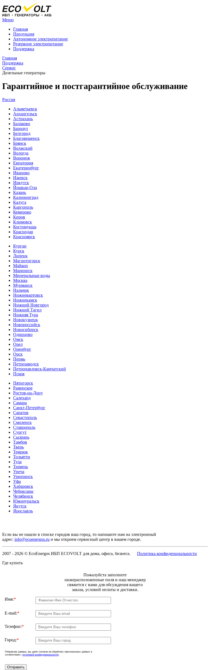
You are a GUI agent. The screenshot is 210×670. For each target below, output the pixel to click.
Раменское (23, 388)
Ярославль (23, 511)
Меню (8, 19)
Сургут (20, 432)
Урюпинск (23, 476)
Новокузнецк (25, 319)
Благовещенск (26, 138)
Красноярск (24, 236)
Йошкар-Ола (25, 187)
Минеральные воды (31, 275)
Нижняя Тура (25, 314)
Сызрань (21, 437)
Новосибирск (25, 329)
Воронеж (21, 158)
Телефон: (14, 626)
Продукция (23, 34)
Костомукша (24, 227)
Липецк (20, 255)
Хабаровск (23, 486)
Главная (20, 29)
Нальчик (21, 290)
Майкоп (20, 265)
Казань (19, 192)
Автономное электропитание (40, 39)
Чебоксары (23, 491)
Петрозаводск (26, 364)
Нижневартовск (28, 295)
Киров (19, 217)
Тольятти (21, 456)
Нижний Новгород (31, 305)
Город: (12, 639)
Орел (18, 344)
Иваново (21, 172)
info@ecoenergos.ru (31, 539)
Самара (20, 402)
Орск (18, 354)
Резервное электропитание (38, 44)
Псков (19, 373)
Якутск (20, 506)
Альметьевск (25, 109)
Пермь (19, 359)
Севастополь (25, 417)
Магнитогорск (26, 260)
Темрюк (20, 452)
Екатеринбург (26, 168)
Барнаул (20, 128)
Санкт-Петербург (29, 407)
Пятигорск (23, 383)
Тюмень (20, 466)
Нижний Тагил (27, 310)
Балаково (21, 123)
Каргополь (23, 207)
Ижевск (20, 177)
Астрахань (23, 118)
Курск (18, 251)
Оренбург (22, 349)
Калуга (19, 202)
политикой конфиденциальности (40, 654)
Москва (20, 280)
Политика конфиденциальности (167, 553)
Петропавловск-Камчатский (39, 369)
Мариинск (23, 270)
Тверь (18, 447)
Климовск (22, 222)
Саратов (20, 412)
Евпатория (23, 163)
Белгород (21, 133)
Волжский (23, 148)
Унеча (18, 471)
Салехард (22, 397)
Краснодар (23, 231)
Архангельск (25, 113)
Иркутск (21, 182)
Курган (20, 246)
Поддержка (23, 48)
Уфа (17, 481)
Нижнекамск (25, 300)
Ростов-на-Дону (28, 393)
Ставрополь (24, 427)
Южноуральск (26, 501)
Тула (17, 461)
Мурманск (23, 285)
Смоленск (22, 422)
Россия (8, 99)
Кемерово (22, 212)
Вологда (20, 153)
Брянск (19, 143)
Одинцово (23, 334)
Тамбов (20, 442)
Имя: (10, 599)
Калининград (25, 197)
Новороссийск (26, 324)
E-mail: (12, 613)
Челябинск (23, 496)
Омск (18, 339)
